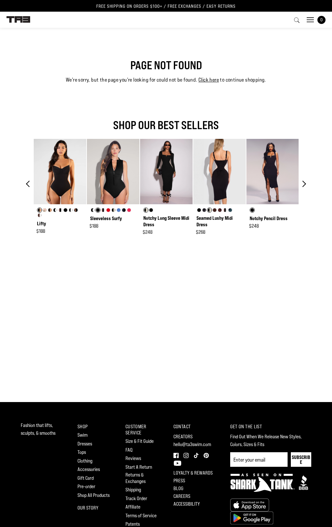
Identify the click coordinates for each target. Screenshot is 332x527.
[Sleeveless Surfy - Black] (113, 172)
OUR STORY (88, 507)
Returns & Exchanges (135, 478)
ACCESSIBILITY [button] (186, 504)
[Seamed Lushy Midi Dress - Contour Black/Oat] (219, 172)
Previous (29, 184)
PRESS (179, 480)
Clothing (84, 461)
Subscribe (301, 459)
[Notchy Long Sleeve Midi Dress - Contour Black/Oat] (166, 172)
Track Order (136, 498)
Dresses (84, 443)
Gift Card (85, 478)
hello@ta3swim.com (192, 444)
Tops (81, 452)
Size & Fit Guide (139, 441)
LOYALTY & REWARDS (193, 473)
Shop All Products (93, 495)
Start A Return (138, 467)
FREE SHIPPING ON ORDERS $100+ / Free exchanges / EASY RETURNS (166, 6)
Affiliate (132, 507)
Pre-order (86, 486)
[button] (176, 454)
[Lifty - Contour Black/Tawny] (60, 172)
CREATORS (183, 436)
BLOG (178, 488)
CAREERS (181, 496)
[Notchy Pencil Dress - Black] (272, 172)
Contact (182, 426)
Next (303, 184)
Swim (82, 435)
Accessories (88, 469)
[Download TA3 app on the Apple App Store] (249, 504)
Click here (208, 80)
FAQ (129, 450)
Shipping (133, 489)
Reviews (133, 458)
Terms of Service (141, 515)
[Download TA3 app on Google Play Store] (251, 517)
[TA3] (18, 19)
